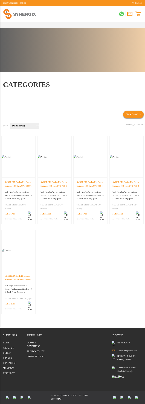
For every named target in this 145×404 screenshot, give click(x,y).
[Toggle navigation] (4, 25)
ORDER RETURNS (36, 356)
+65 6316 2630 (123, 342)
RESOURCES (9, 373)
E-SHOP (7, 353)
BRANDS (7, 358)
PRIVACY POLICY (36, 351)
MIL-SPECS (8, 368)
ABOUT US (8, 348)
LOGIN (138, 3)
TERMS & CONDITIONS (33, 344)
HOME (6, 342)
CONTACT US (9, 363)
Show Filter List (133, 114)
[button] (30, 216)
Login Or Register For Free (14, 3)
